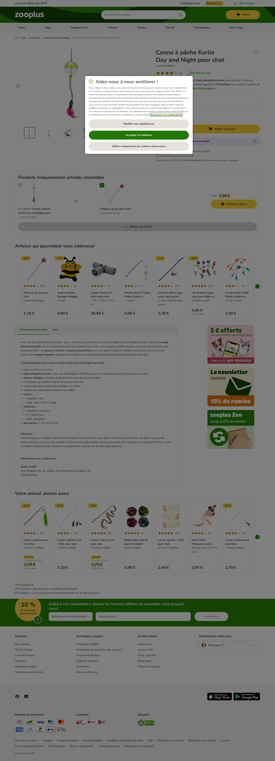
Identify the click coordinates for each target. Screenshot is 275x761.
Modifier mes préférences (138, 124)
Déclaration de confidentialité (166, 114)
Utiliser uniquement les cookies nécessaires (139, 146)
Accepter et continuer (139, 135)
